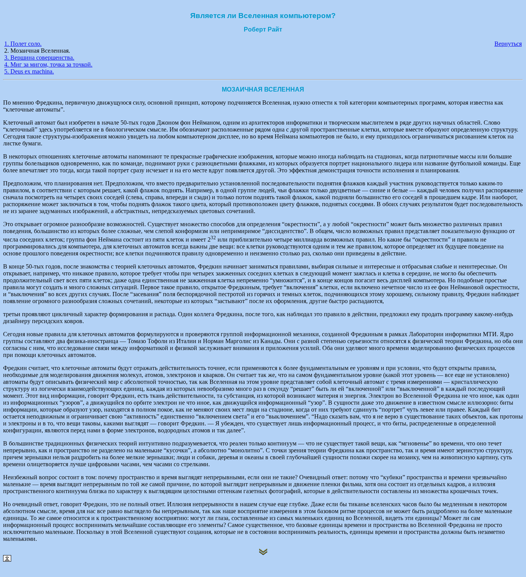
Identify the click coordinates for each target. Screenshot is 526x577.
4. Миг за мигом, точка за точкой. (48, 64)
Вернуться (508, 43)
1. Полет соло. (23, 43)
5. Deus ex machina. (29, 71)
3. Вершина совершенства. (39, 57)
